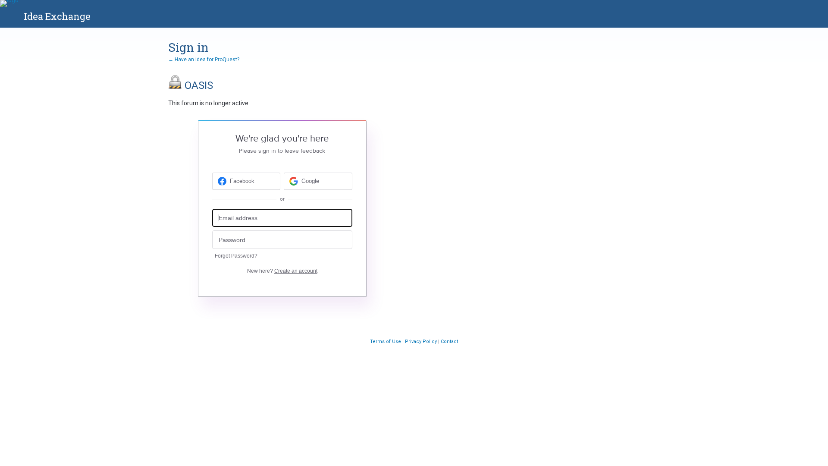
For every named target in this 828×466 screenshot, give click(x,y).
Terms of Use (386, 341)
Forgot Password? (236, 256)
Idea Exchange (57, 16)
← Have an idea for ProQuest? (203, 60)
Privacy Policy (421, 341)
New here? (282, 271)
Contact (449, 341)
